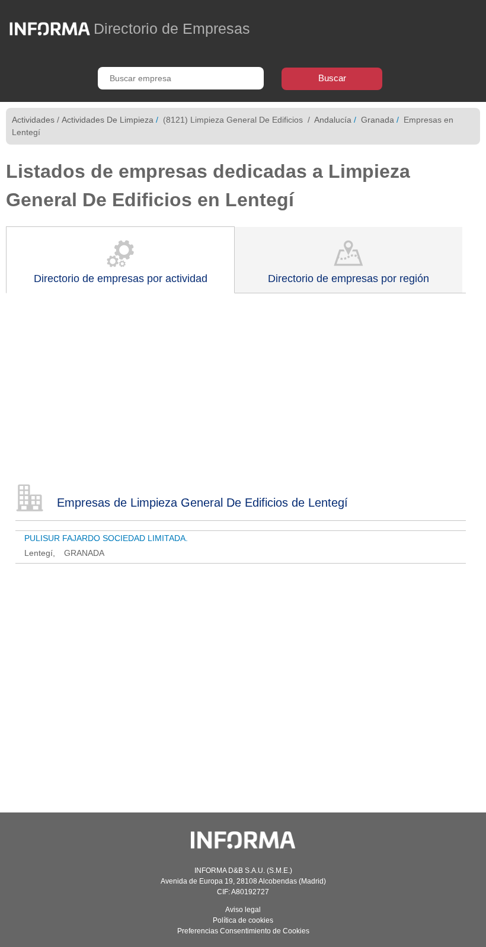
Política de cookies (243, 920)
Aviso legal (243, 910)
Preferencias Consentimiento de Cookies (243, 931)
